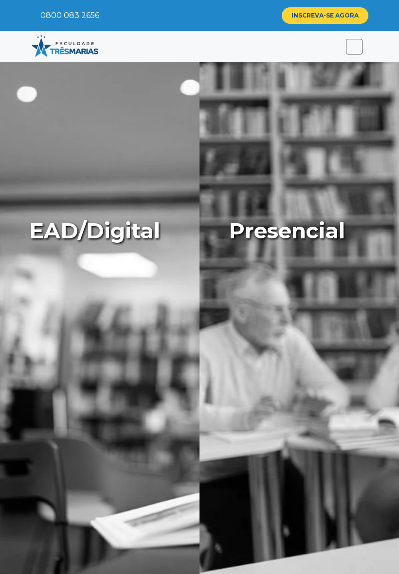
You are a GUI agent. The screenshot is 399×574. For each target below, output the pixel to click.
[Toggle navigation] (354, 46)
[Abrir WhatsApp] (374, 549)
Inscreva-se (325, 15)
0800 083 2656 (68, 15)
